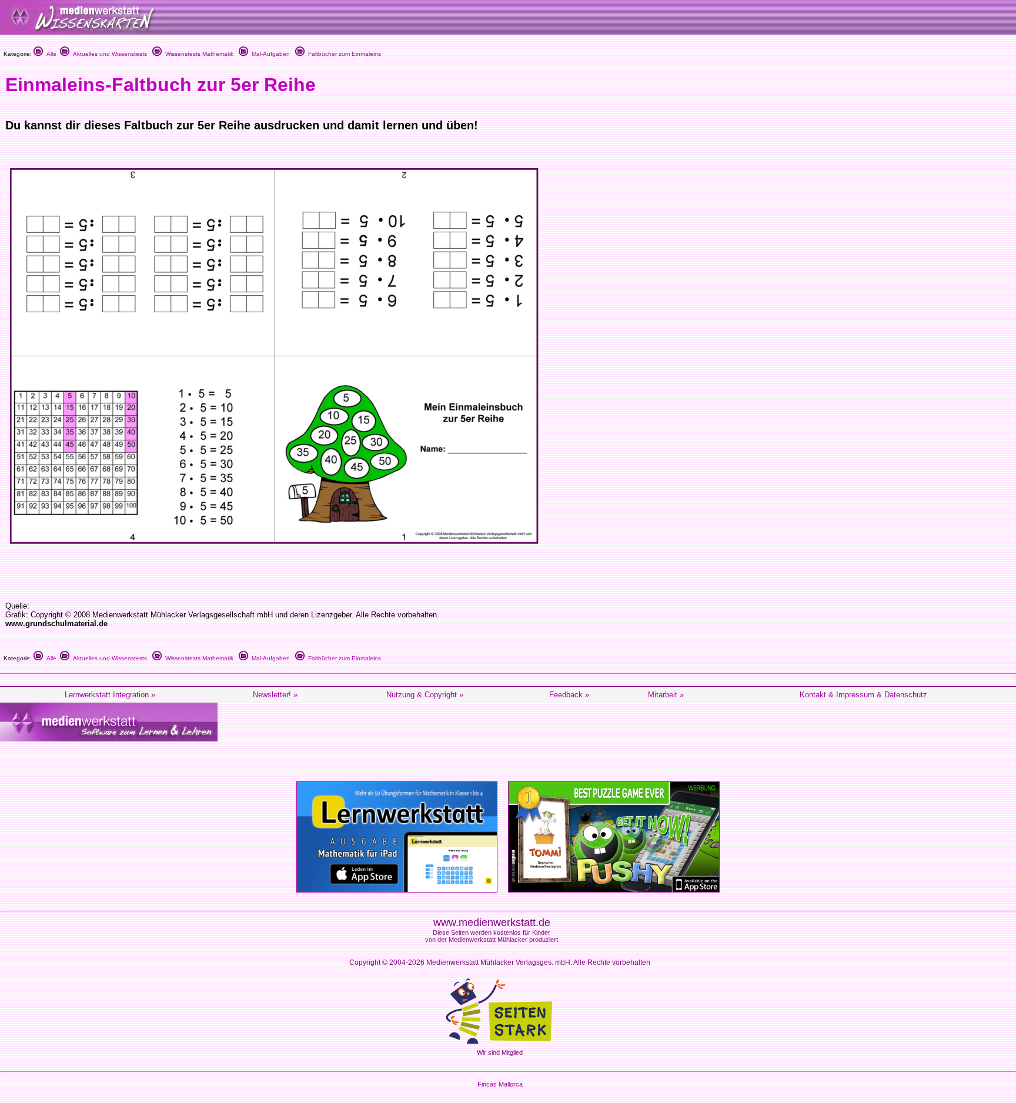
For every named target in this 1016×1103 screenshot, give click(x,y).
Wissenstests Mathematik (197, 54)
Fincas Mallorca (500, 1084)
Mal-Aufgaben (269, 54)
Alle (49, 54)
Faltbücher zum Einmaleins (343, 54)
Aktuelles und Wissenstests (108, 54)
